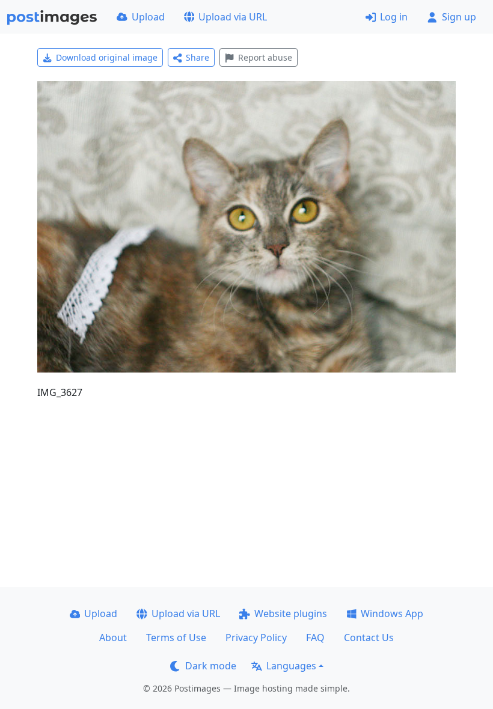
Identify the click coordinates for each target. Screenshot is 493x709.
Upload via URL (232, 16)
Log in (394, 16)
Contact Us (369, 637)
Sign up (459, 16)
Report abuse (265, 57)
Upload (148, 16)
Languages (291, 665)
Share (197, 57)
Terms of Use (176, 637)
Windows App (392, 613)
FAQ (315, 637)
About (113, 637)
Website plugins (290, 613)
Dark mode (210, 665)
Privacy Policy (256, 637)
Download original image (107, 57)
